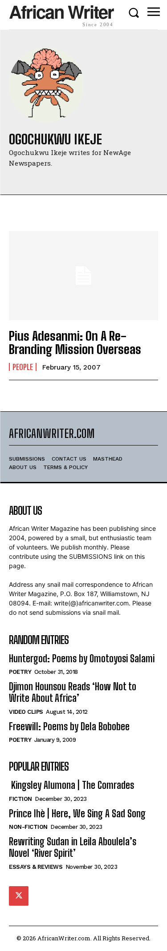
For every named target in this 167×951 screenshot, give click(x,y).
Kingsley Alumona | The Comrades (71, 785)
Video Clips (26, 711)
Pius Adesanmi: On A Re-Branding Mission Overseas (75, 342)
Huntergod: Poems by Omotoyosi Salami (82, 659)
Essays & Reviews (35, 866)
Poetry (20, 671)
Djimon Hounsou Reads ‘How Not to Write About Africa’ (72, 692)
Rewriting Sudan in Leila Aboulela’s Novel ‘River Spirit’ (72, 847)
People (22, 367)
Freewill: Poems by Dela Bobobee (69, 726)
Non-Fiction (28, 827)
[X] (19, 896)
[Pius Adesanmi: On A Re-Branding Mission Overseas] (83, 275)
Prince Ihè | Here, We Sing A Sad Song (77, 814)
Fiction (20, 799)
